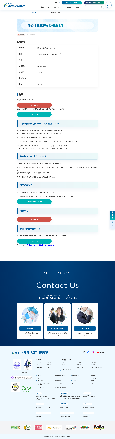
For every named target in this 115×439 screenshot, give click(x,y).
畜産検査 (34, 13)
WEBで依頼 (34, 105)
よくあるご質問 (84, 328)
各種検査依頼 (29, 328)
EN (59, 2)
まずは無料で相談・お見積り (34, 202)
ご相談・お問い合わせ (57, 328)
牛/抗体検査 (45, 13)
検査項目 (27, 13)
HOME (21, 13)
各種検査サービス (65, 360)
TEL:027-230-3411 (40, 398)
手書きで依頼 (34, 114)
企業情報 (39, 360)
